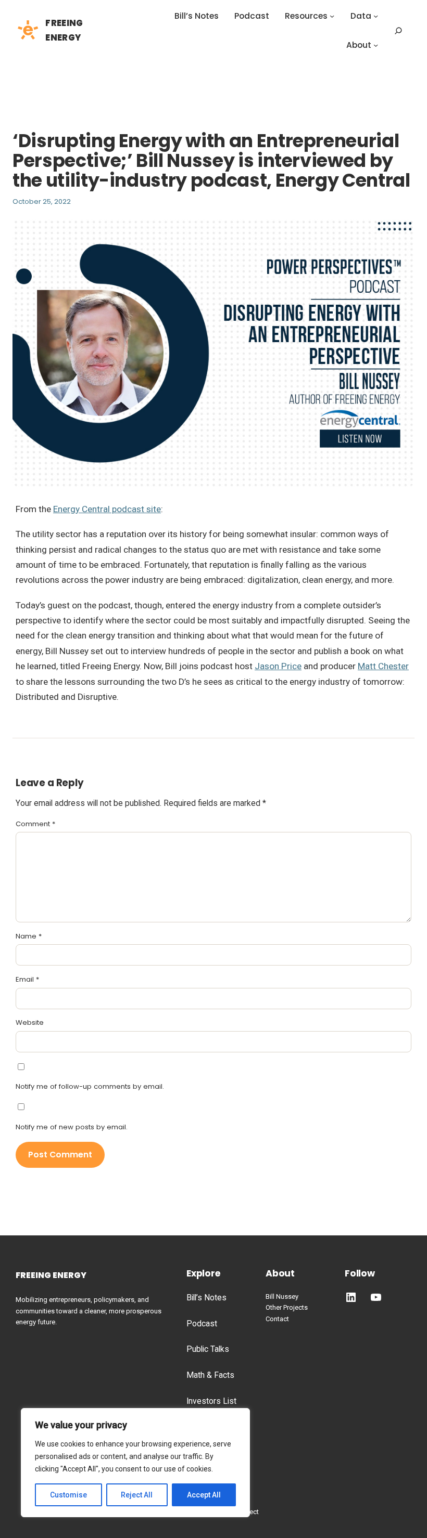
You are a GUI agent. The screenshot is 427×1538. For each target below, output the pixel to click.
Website (30, 1022)
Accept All (204, 1495)
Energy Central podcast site (107, 509)
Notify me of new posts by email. (72, 1127)
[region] (135, 1462)
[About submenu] (375, 45)
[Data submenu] (375, 16)
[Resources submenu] (332, 16)
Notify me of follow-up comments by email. (90, 1086)
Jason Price (278, 666)
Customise (68, 1495)
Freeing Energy (51, 1275)
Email (27, 979)
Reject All (137, 1495)
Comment (35, 824)
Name (29, 936)
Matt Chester (383, 666)
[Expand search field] (398, 30)
